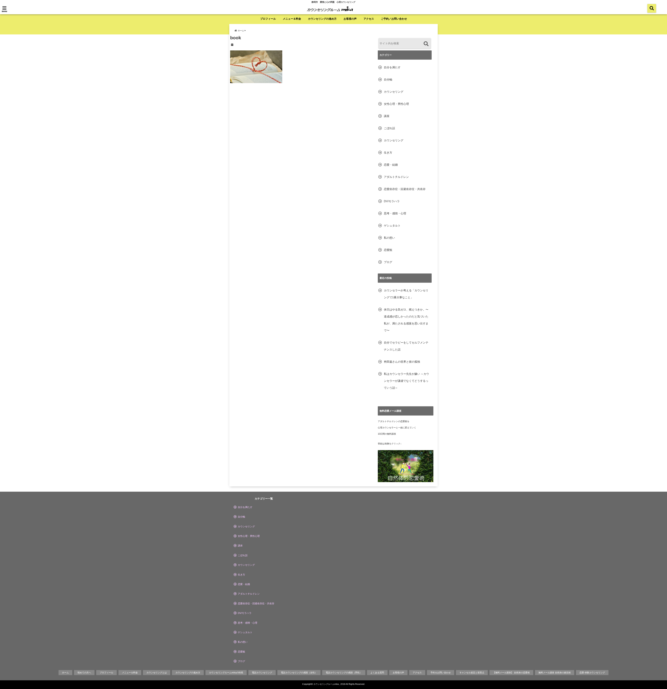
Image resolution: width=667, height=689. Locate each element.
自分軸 (388, 79)
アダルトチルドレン (396, 176)
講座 (386, 116)
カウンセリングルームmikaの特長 (226, 672)
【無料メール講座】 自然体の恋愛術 (511, 672)
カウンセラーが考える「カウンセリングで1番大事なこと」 (406, 294)
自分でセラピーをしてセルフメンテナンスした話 (406, 346)
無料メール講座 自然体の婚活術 (554, 672)
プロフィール (268, 18)
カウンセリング (393, 91)
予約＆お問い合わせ (440, 672)
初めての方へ (84, 672)
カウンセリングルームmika (326, 684)
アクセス (369, 18)
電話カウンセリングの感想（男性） (344, 672)
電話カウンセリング (262, 672)
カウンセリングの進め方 (322, 18)
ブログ (388, 262)
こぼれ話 (389, 128)
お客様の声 (350, 18)
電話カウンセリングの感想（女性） (299, 672)
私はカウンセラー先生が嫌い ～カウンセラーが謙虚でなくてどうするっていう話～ (406, 380)
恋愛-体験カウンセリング (592, 672)
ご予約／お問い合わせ (394, 18)
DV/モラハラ (392, 201)
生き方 (388, 152)
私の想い (389, 237)
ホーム (65, 672)
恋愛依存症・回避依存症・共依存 (405, 189)
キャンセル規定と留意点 (471, 672)
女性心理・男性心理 (396, 103)
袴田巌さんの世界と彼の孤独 (402, 361)
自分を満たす (392, 67)
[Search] (426, 44)
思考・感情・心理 (395, 213)
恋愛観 (388, 249)
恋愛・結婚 (391, 164)
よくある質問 (377, 672)
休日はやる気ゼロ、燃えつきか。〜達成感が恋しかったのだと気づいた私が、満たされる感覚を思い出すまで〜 (406, 320)
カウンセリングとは (156, 672)
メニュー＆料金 (292, 18)
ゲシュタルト (392, 225)
